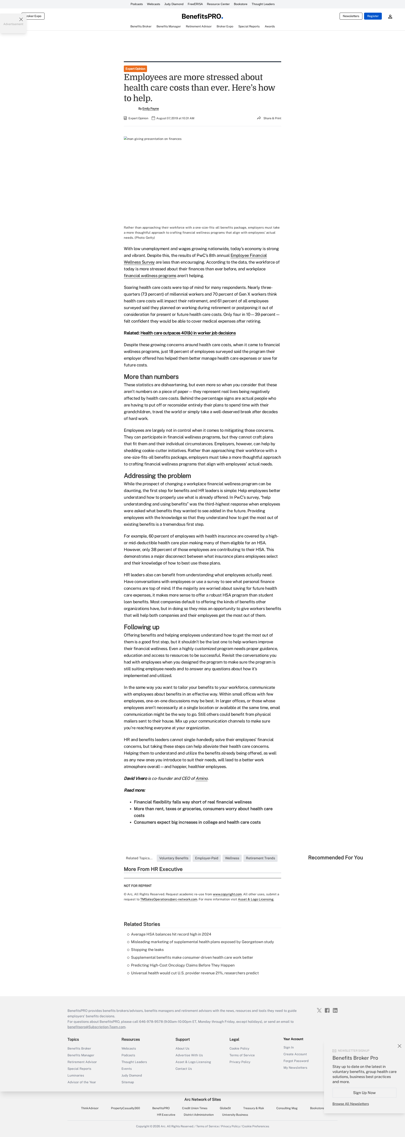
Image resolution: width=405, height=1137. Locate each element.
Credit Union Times (194, 1108)
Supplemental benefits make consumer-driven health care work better (192, 957)
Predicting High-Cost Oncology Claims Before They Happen (183, 965)
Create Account (295, 1054)
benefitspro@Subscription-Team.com (97, 1027)
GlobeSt (225, 1108)
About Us (182, 1048)
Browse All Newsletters (350, 1104)
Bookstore (240, 4)
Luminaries (76, 1075)
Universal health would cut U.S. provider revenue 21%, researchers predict (195, 973)
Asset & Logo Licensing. (256, 899)
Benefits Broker (79, 1048)
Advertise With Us (189, 1055)
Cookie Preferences (255, 1126)
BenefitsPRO (161, 1108)
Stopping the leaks (147, 949)
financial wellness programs (150, 275)
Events (127, 1068)
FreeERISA (195, 4)
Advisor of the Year (82, 1082)
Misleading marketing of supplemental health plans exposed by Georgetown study (202, 942)
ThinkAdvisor (90, 1108)
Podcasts (137, 4)
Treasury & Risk (253, 1108)
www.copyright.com (227, 894)
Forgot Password (296, 1061)
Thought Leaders (263, 4)
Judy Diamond (174, 4)
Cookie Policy (239, 1048)
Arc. (163, 1126)
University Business (235, 1114)
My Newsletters (295, 1067)
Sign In (289, 1047)
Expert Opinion (135, 68)
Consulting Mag (287, 1108)
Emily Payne (150, 108)
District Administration (199, 1114)
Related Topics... (139, 858)
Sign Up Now (364, 1092)
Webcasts (153, 4)
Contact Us (184, 1068)
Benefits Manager (81, 1055)
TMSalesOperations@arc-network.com (168, 899)
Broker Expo (33, 16)
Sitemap (128, 1082)
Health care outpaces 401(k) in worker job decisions (188, 332)
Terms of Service (242, 1055)
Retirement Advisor (82, 1062)
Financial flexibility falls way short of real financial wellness (193, 801)
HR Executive (166, 1114)
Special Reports (79, 1068)
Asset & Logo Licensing (193, 1062)
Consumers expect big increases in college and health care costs (197, 822)
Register (373, 16)
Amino (202, 778)
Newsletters (351, 16)
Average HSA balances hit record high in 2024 (171, 934)
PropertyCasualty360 (125, 1108)
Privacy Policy (240, 1062)
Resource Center (218, 4)
